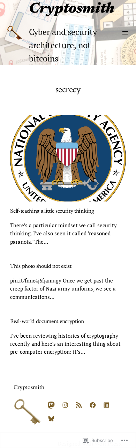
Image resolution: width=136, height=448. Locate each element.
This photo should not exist (40, 266)
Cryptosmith (71, 9)
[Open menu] (125, 33)
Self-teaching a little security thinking (52, 211)
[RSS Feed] (78, 405)
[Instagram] (65, 405)
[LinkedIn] (106, 405)
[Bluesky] (51, 418)
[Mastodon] (51, 405)
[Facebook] (92, 405)
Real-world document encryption (47, 321)
